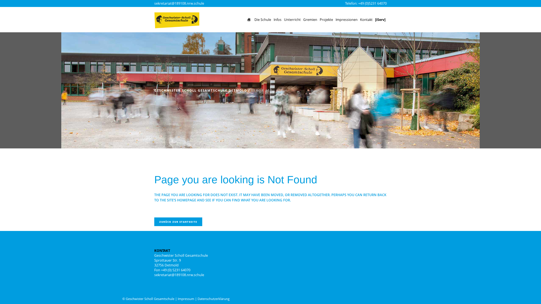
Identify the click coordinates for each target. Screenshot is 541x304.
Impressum (186, 299)
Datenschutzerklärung (214, 299)
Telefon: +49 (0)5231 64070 (366, 3)
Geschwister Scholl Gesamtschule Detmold (200, 90)
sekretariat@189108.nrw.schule (179, 3)
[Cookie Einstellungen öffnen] (9, 298)
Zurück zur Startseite (178, 221)
